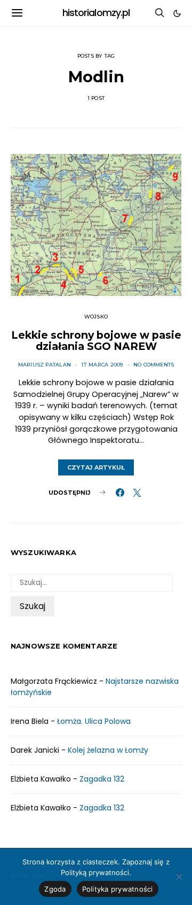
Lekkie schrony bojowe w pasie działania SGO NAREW (96, 341)
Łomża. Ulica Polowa (94, 721)
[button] (177, 13)
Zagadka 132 (101, 779)
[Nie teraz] (178, 876)
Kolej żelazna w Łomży (108, 750)
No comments (153, 365)
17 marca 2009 (102, 365)
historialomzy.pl (96, 12)
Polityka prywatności (117, 889)
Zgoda (55, 889)
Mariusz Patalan (44, 365)
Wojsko (96, 316)
